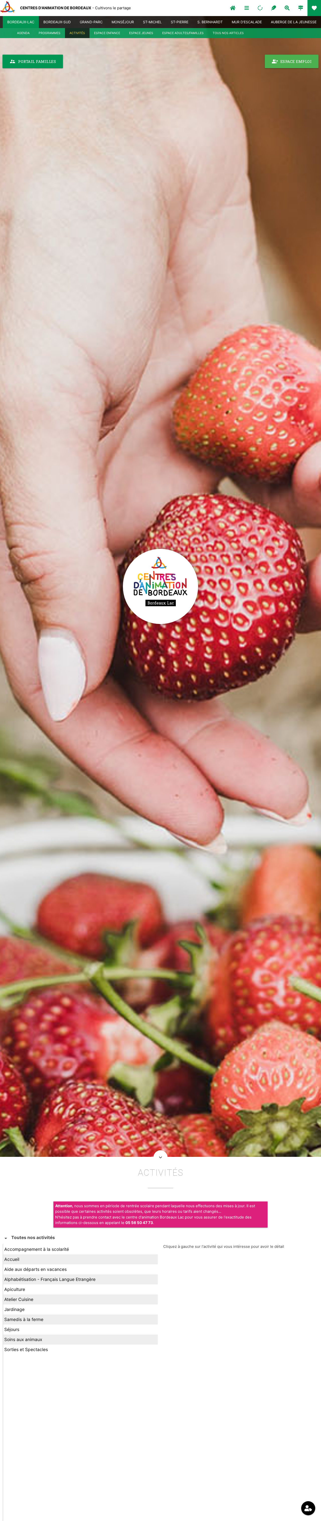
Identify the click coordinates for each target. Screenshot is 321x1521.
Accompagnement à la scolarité (36, 1249)
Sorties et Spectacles (26, 1349)
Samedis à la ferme (23, 1319)
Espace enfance (107, 33)
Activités (77, 33)
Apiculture (14, 1289)
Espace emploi (292, 61)
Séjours (11, 1329)
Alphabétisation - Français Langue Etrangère (50, 1279)
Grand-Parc (91, 22)
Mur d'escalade (247, 22)
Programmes (49, 33)
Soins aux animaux (23, 1339)
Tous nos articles (228, 33)
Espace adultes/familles (183, 33)
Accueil (11, 1259)
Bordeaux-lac (20, 22)
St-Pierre (179, 22)
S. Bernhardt (210, 22)
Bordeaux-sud (57, 22)
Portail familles (33, 61)
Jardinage (14, 1309)
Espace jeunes (141, 33)
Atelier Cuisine (18, 1299)
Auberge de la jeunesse (293, 22)
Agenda (23, 33)
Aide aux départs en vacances (35, 1269)
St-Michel (152, 22)
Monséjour (123, 22)
